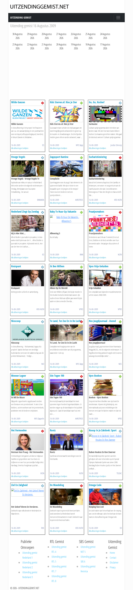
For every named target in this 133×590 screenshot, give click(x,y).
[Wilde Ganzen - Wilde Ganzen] (27, 113)
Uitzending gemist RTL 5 (59, 559)
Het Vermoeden (19, 430)
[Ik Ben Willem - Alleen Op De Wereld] (66, 277)
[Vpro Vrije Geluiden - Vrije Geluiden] (105, 277)
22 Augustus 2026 (32, 46)
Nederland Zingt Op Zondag (25, 211)
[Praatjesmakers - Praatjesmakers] (105, 223)
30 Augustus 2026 (17, 36)
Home (112, 553)
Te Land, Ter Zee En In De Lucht (65, 321)
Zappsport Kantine (59, 157)
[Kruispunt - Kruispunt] (27, 277)
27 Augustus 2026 (61, 36)
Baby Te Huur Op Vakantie (63, 211)
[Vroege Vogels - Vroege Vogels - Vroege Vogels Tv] (27, 168)
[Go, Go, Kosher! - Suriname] (105, 113)
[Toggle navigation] (118, 17)
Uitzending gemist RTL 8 (59, 578)
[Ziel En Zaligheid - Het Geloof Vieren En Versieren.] (27, 492)
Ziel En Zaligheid (19, 485)
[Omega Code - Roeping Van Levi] (105, 496)
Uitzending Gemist (20, 17)
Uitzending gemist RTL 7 (59, 569)
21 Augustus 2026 (47, 46)
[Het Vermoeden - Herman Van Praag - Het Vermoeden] (27, 442)
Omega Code (95, 485)
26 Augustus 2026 (76, 36)
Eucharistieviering (98, 157)
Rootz (53, 430)
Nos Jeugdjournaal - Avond (102, 321)
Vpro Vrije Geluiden (98, 266)
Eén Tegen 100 (57, 375)
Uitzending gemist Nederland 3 (29, 574)
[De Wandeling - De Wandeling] (66, 496)
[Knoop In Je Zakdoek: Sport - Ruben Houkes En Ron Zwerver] (105, 437)
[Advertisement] (66, 75)
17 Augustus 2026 (105, 46)
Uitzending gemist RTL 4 (59, 549)
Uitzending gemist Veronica (88, 569)
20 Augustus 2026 (61, 46)
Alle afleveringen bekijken (19, 148)
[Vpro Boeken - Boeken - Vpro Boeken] (105, 387)
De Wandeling (57, 485)
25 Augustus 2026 (90, 36)
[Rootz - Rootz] (66, 442)
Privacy (112, 567)
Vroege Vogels (18, 157)
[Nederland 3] (81, 102)
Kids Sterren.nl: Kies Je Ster (63, 102)
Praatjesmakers (96, 211)
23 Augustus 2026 (17, 46)
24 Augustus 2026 (105, 36)
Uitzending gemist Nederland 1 (29, 555)
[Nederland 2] (120, 102)
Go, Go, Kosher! (96, 102)
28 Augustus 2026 (47, 36)
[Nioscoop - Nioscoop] (27, 332)
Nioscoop (16, 321)
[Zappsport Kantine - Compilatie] (66, 168)
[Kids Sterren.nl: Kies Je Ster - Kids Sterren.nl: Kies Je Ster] (66, 113)
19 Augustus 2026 (76, 46)
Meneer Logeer (18, 375)
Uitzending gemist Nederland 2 (29, 565)
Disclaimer (114, 562)
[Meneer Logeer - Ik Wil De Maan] (27, 387)
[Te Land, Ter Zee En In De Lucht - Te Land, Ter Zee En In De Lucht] (66, 332)
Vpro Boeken (95, 375)
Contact (113, 557)
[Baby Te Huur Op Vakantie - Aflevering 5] (66, 219)
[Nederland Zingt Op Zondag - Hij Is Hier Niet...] (27, 223)
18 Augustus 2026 (90, 46)
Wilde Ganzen (18, 102)
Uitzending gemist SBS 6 (88, 559)
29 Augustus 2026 (32, 36)
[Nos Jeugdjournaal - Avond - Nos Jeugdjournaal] (105, 332)
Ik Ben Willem (57, 266)
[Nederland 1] (42, 102)
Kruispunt (16, 266)
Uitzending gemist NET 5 (88, 549)
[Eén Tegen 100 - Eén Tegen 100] (66, 387)
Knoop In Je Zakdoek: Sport (102, 430)
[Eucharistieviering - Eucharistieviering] (105, 168)
